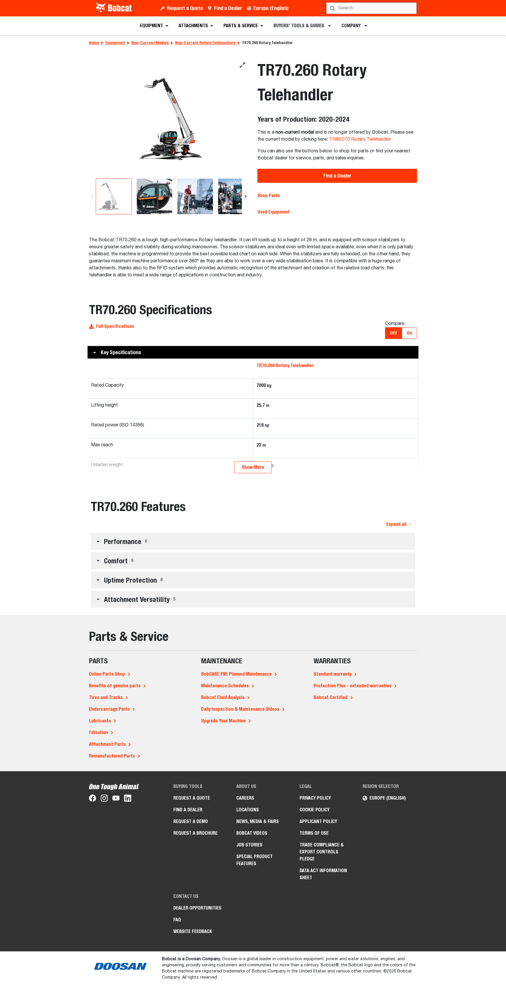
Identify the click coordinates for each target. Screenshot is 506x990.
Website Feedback (192, 931)
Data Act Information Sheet (323, 874)
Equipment (115, 42)
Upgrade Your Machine (223, 721)
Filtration (98, 732)
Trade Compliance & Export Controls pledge (322, 852)
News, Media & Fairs (257, 821)
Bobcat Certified (331, 697)
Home (94, 42)
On (409, 333)
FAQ (177, 919)
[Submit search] (411, 8)
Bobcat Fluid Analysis (223, 697)
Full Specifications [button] (115, 326)
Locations (247, 809)
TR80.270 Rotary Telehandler (360, 139)
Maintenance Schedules (225, 685)
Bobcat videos (251, 833)
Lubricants (100, 721)
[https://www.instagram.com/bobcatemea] (104, 799)
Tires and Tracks (106, 697)
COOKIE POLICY (314, 809)
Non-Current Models (150, 42)
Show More (253, 467)
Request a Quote (185, 8)
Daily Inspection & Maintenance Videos (240, 709)
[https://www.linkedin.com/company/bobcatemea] (127, 799)
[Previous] (92, 196)
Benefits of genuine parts (115, 685)
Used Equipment (273, 212)
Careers (245, 798)
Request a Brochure (195, 833)
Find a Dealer (228, 8)
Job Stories (249, 845)
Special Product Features (254, 860)
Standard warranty (332, 674)
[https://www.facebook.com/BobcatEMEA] (92, 799)
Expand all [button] (396, 524)
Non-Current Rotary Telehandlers (205, 42)
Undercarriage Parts (109, 709)
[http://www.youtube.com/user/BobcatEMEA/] (115, 799)
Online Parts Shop (107, 674)
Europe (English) (270, 8)
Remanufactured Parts (112, 756)
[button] (253, 352)
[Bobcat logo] (114, 8)
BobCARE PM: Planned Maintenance (236, 674)
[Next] (245, 196)
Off (393, 333)
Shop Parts (268, 195)
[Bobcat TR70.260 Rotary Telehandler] (169, 118)
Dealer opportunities (197, 908)
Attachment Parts (107, 744)
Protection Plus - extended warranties (353, 685)
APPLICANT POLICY (318, 821)
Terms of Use (314, 833)
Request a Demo (190, 821)
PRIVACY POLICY (315, 798)
